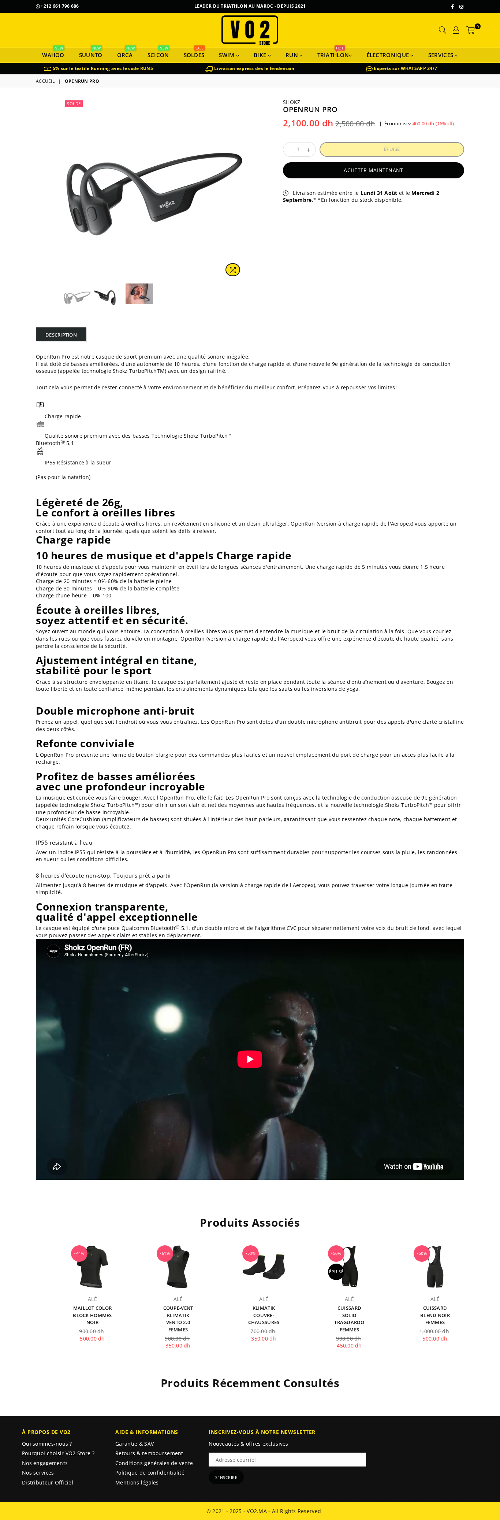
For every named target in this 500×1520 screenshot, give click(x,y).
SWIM (227, 55)
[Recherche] (442, 30)
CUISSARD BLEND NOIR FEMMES (435, 1315)
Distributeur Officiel (47, 1482)
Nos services (38, 1472)
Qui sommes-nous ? (47, 1443)
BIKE (261, 55)
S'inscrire (226, 1477)
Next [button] (238, 189)
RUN (292, 55)
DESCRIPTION (61, 334)
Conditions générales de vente (154, 1463)
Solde (74, 103)
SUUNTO (90, 53)
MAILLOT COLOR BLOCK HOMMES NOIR (92, 1315)
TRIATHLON (333, 53)
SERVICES (441, 55)
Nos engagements (45, 1463)
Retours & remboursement (149, 1453)
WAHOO (53, 53)
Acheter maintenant (373, 170)
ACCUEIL (45, 81)
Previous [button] (69, 189)
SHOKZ (291, 102)
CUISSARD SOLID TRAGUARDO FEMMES (349, 1319)
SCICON (158, 53)
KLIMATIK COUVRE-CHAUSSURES (264, 1315)
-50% (250, 1253)
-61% (165, 1253)
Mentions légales (136, 1482)
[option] (98, 69)
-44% (79, 1253)
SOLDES (194, 53)
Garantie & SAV (134, 1443)
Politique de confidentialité (149, 1472)
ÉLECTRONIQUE (389, 55)
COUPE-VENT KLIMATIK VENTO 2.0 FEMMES (178, 1319)
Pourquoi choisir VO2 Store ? (58, 1453)
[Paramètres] (456, 30)
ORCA (125, 53)
